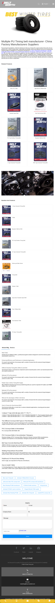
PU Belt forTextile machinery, (30, 485)
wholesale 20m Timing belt (28, 492)
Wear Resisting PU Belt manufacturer (11, 485)
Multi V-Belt (5, 352)
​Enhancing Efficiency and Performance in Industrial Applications (18, 360)
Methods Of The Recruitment (9, 375)
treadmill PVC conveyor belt (44, 492)
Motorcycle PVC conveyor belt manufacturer (33, 481)
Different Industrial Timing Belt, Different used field (14, 367)
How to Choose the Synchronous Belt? (12, 405)
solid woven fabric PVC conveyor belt (11, 481)
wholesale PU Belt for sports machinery (12, 489)
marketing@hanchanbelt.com (27, 584)
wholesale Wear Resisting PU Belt (10, 492)
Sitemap (37, 599)
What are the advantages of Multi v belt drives (13, 397)
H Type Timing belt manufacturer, (38, 50)
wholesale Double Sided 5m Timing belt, (25, 51)
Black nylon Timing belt (8, 477)
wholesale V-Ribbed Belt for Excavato (25, 477)
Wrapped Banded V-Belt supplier (31, 489)
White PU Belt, (11, 51)
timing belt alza (43, 485)
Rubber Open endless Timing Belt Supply (12, 382)
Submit (27, 536)
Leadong (47, 599)
